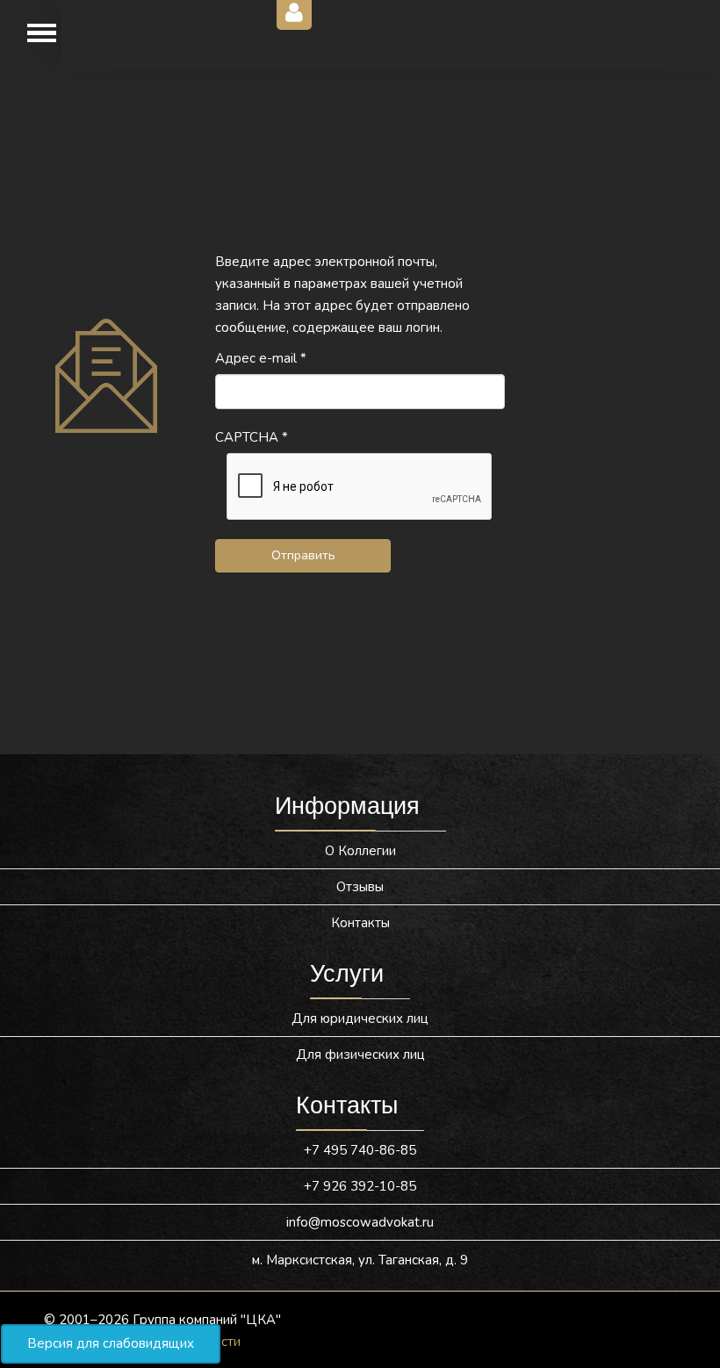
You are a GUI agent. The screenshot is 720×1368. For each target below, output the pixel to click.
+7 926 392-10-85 (360, 1186)
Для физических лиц (360, 1054)
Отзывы (360, 887)
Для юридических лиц (360, 1018)
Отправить (303, 555)
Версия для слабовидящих (110, 1343)
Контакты (360, 923)
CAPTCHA (251, 437)
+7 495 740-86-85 (360, 1150)
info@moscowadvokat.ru (360, 1222)
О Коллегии (360, 851)
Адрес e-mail (260, 358)
